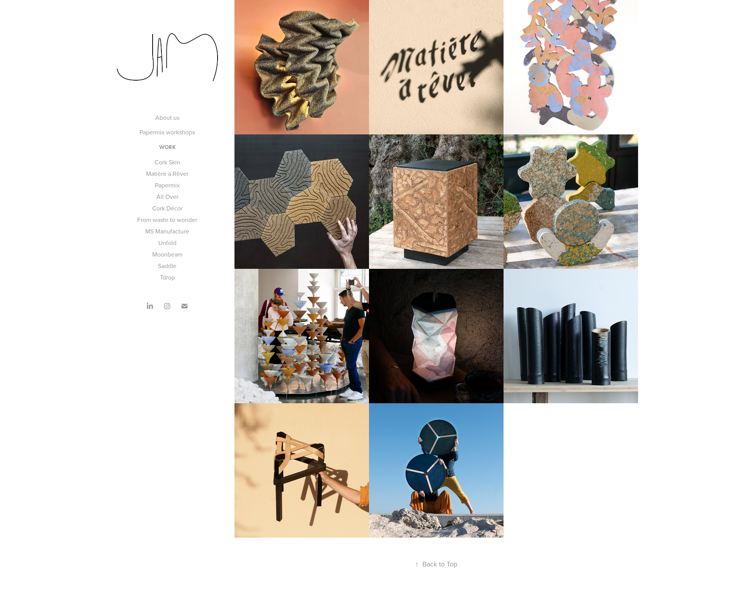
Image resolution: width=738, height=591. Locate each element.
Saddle (167, 266)
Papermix (167, 185)
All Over (167, 196)
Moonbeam (167, 254)
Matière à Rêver (167, 173)
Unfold (167, 242)
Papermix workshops (167, 132)
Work (167, 147)
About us (167, 117)
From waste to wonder (167, 219)
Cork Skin (167, 162)
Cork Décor (167, 208)
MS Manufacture (167, 231)
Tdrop (167, 277)
